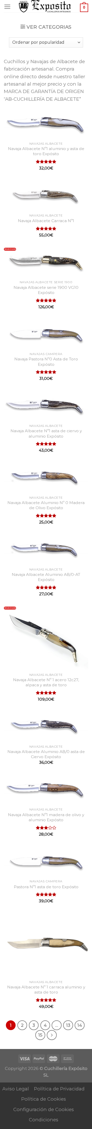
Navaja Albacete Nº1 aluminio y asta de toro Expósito (46, 151)
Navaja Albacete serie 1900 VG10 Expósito (46, 290)
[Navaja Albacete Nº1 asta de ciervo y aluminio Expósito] (46, 406)
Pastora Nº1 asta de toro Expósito (46, 886)
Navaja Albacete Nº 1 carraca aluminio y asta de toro (46, 990)
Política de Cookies (43, 1099)
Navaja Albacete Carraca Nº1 (46, 220)
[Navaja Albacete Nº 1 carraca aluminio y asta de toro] (46, 945)
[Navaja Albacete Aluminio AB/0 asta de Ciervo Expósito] (46, 727)
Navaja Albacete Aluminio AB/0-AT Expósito (46, 577)
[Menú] (7, 7)
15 (40, 1034)
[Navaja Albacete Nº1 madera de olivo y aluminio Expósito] (46, 790)
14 (79, 1025)
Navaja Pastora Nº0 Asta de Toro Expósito (46, 362)
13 (68, 1025)
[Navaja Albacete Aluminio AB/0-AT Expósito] (46, 549)
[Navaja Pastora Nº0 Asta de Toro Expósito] (46, 334)
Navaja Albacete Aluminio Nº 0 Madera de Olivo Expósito (46, 505)
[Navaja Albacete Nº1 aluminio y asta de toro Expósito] (46, 124)
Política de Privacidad (59, 1089)
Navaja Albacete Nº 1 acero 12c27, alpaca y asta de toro (46, 682)
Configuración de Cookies (43, 1109)
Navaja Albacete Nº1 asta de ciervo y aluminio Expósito (46, 433)
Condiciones (43, 1120)
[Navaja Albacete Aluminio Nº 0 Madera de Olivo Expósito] (46, 478)
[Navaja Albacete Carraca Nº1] (46, 195)
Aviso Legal (15, 1089)
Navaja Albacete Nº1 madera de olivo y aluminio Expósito (46, 817)
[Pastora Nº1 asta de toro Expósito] (46, 861)
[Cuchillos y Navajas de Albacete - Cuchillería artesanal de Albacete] (46, 6)
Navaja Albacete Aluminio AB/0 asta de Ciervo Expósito (46, 754)
